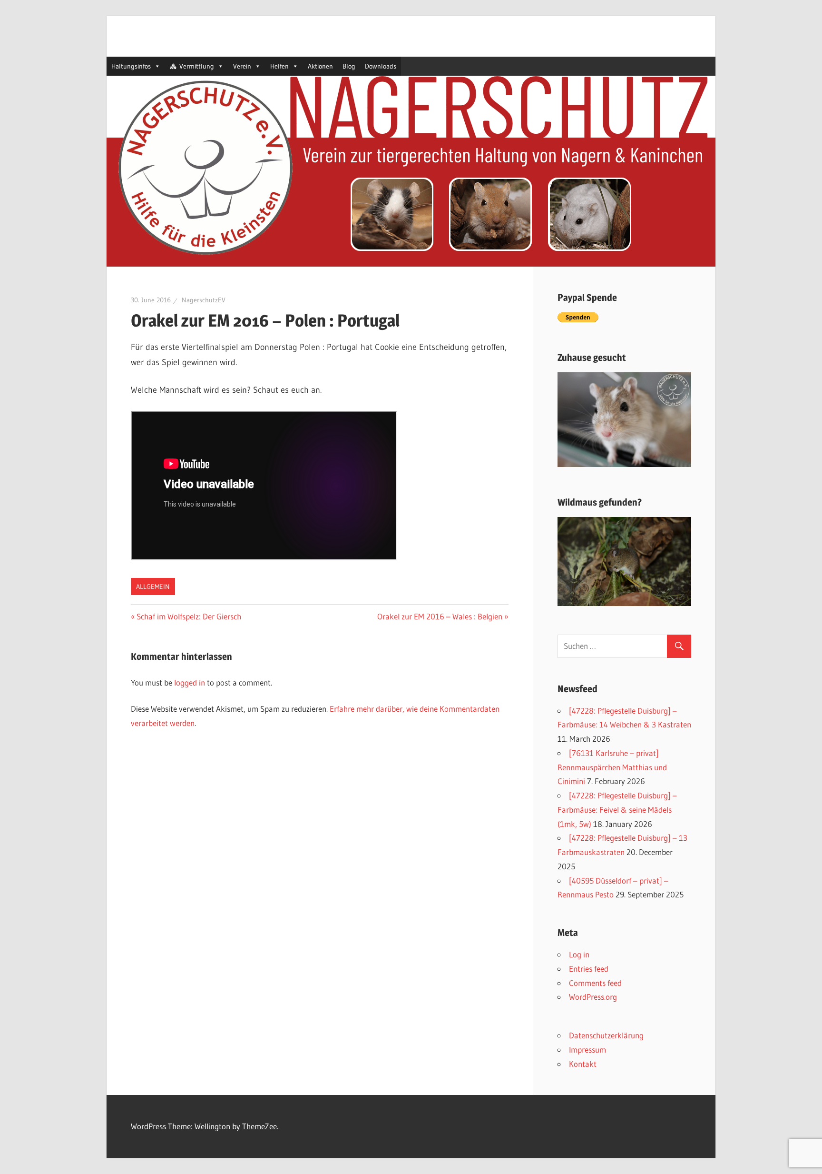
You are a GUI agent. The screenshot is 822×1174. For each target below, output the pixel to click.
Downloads (380, 66)
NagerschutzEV (203, 300)
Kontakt (583, 1064)
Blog (348, 66)
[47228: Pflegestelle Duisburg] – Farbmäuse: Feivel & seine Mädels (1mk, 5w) (617, 809)
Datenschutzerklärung (606, 1035)
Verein (242, 66)
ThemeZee (259, 1126)
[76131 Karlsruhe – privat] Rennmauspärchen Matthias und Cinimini (612, 767)
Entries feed (588, 969)
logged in (189, 682)
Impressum (587, 1050)
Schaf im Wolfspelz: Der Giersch (189, 616)
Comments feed (595, 983)
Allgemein (153, 586)
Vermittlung (196, 66)
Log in (579, 954)
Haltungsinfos (131, 66)
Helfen (279, 66)
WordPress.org (593, 997)
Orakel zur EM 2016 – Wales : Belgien (439, 616)
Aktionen (320, 66)
